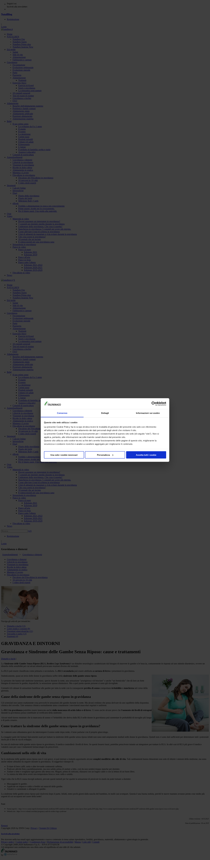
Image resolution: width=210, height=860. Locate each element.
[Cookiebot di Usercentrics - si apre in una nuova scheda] (153, 404)
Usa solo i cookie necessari (64, 455)
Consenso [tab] (62, 413)
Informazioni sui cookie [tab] (148, 413)
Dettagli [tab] (105, 413)
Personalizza (103, 455)
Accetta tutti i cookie (146, 455)
